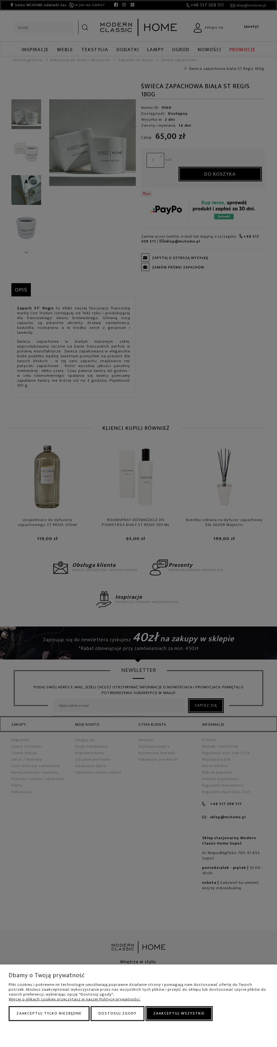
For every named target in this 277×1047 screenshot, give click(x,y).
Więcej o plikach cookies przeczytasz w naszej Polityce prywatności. (74, 999)
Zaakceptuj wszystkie (179, 1013)
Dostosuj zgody (117, 1013)
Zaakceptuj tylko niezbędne (49, 1013)
